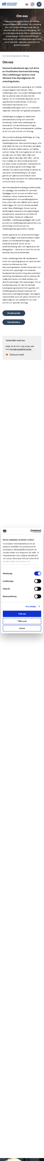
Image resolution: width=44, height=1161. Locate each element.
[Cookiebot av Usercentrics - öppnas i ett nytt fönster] (31, 531)
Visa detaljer (31, 606)
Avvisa (22, 628)
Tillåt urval (22, 621)
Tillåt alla (22, 614)
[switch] (37, 581)
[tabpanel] (22, 30)
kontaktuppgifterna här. (21, 349)
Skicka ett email (17, 354)
